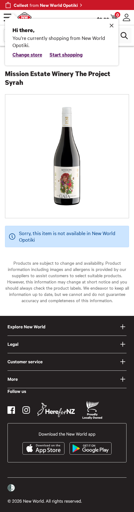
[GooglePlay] (90, 448)
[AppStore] (43, 448)
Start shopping (66, 54)
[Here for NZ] (56, 410)
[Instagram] (26, 410)
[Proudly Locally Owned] (92, 410)
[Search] (124, 35)
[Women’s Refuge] (11, 488)
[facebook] (11, 410)
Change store (27, 54)
